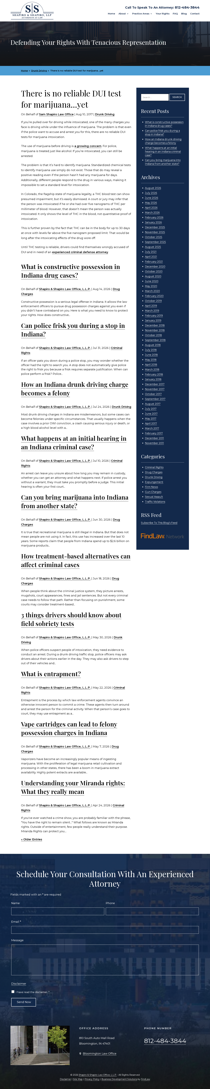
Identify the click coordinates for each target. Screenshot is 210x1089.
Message (17, 940)
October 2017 (153, 394)
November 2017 (154, 389)
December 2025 (155, 227)
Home (111, 14)
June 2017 (151, 413)
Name (15, 903)
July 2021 (151, 251)
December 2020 (155, 266)
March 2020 (152, 291)
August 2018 (153, 345)
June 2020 (151, 281)
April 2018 (151, 364)
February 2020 (154, 295)
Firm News (151, 486)
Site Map (78, 1079)
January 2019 (153, 320)
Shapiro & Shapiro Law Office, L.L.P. (65, 289)
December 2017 (154, 384)
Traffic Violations (155, 501)
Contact (195, 14)
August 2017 (152, 403)
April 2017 (151, 423)
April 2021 (151, 256)
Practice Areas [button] (140, 14)
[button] (207, 1067)
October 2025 (153, 237)
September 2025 (155, 242)
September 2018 (155, 340)
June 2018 (151, 354)
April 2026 (151, 207)
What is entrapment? (51, 674)
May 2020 (151, 286)
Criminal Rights (154, 467)
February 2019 (154, 315)
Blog (184, 14)
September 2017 (155, 398)
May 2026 (151, 202)
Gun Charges (153, 491)
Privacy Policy (92, 1079)
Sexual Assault (154, 496)
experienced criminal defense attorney (80, 252)
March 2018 (152, 369)
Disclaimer (18, 983)
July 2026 (151, 192)
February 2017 (154, 433)
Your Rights (162, 14)
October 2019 (153, 300)
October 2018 (153, 335)
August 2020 (153, 276)
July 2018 (151, 349)
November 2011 (154, 443)
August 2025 (153, 246)
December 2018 (155, 325)
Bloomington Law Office (99, 1053)
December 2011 (154, 438)
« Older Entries (31, 839)
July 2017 (151, 408)
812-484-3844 (187, 7)
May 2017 (150, 418)
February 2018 (154, 374)
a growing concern (87, 146)
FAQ (175, 14)
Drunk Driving (105, 114)
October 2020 (153, 271)
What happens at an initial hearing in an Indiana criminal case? (163, 151)
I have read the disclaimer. (33, 992)
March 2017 (152, 428)
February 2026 (154, 217)
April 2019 (151, 305)
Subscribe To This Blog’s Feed (159, 522)
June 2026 (151, 197)
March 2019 (152, 310)
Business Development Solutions (119, 1079)
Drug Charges (153, 472)
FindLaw (145, 1079)
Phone (110, 903)
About (122, 14)
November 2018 (155, 330)
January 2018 (153, 379)
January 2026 (153, 222)
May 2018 (151, 359)
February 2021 (154, 261)
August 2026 (153, 188)
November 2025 (155, 232)
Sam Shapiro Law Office (56, 114)
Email (16, 921)
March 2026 (152, 212)
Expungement (154, 482)
